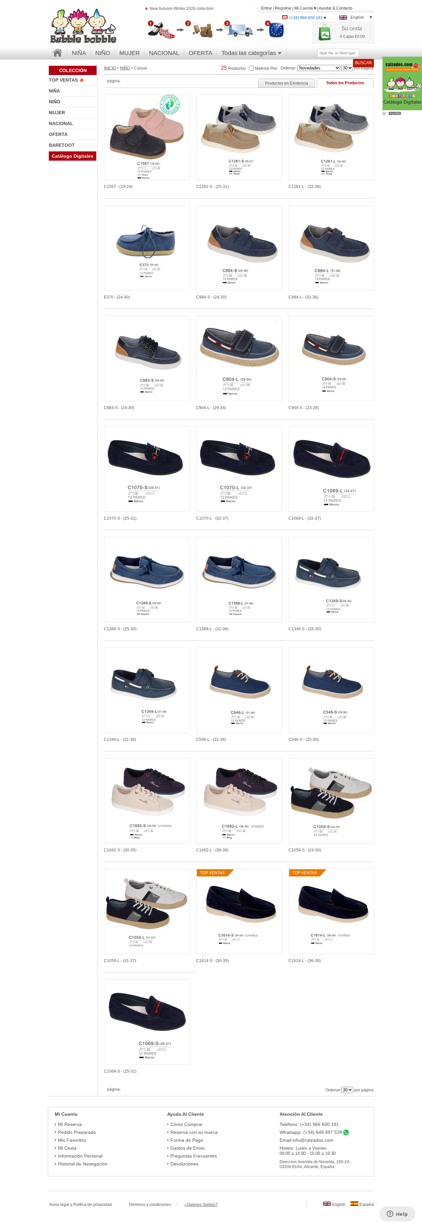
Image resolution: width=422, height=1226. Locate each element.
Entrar (266, 8)
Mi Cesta (67, 1148)
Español (366, 1204)
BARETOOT (62, 145)
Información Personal (80, 1156)
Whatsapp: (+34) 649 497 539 (311, 1132)
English (338, 1204)
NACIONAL (164, 53)
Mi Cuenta (304, 8)
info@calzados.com (312, 1140)
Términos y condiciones (153, 1204)
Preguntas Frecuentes (193, 1156)
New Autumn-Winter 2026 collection (182, 8)
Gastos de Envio (187, 1148)
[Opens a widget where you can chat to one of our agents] (397, 1214)
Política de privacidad (92, 1204)
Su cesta (352, 28)
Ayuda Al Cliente (185, 1114)
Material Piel (266, 68)
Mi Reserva (70, 1124)
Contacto (344, 8)
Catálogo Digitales (72, 156)
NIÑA (79, 53)
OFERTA (200, 53)
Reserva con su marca (194, 1132)
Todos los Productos (345, 83)
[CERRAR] (395, 113)
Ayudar (325, 8)
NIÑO (102, 53)
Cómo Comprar (186, 1124)
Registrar (283, 8)
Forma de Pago (186, 1140)
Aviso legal (59, 1204)
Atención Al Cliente (301, 1114)
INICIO (110, 68)
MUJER (129, 53)
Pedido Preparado (77, 1132)
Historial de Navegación (82, 1163)
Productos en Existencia (286, 83)
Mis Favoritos (72, 1140)
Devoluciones (184, 1163)
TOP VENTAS (64, 80)
